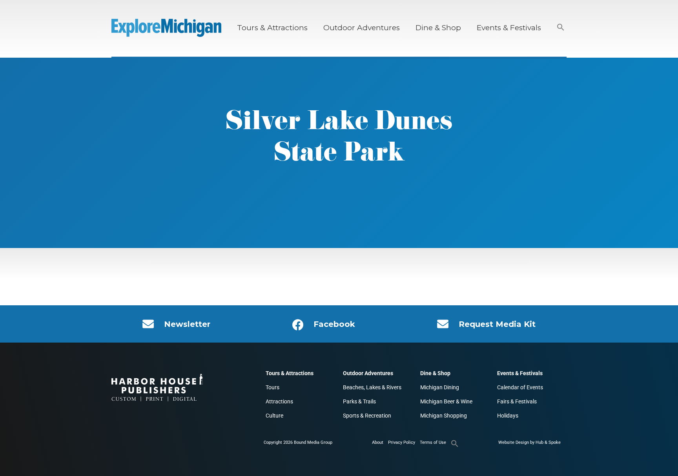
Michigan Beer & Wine (446, 401)
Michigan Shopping (443, 415)
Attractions (279, 401)
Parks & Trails (359, 401)
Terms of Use (433, 442)
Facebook (334, 324)
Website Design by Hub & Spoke (529, 442)
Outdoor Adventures (361, 27)
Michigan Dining (439, 387)
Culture (274, 415)
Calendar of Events (520, 387)
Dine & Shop (438, 27)
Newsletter (187, 324)
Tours (272, 387)
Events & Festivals (509, 27)
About (377, 442)
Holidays (507, 415)
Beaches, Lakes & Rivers (372, 387)
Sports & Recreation (367, 415)
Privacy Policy (401, 442)
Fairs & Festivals (517, 401)
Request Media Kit (497, 324)
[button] (561, 27)
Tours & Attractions (272, 27)
